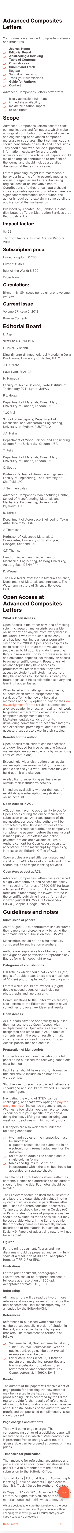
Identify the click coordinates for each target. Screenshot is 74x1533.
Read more (10, 1524)
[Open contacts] (63, 1492)
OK (59, 1524)
